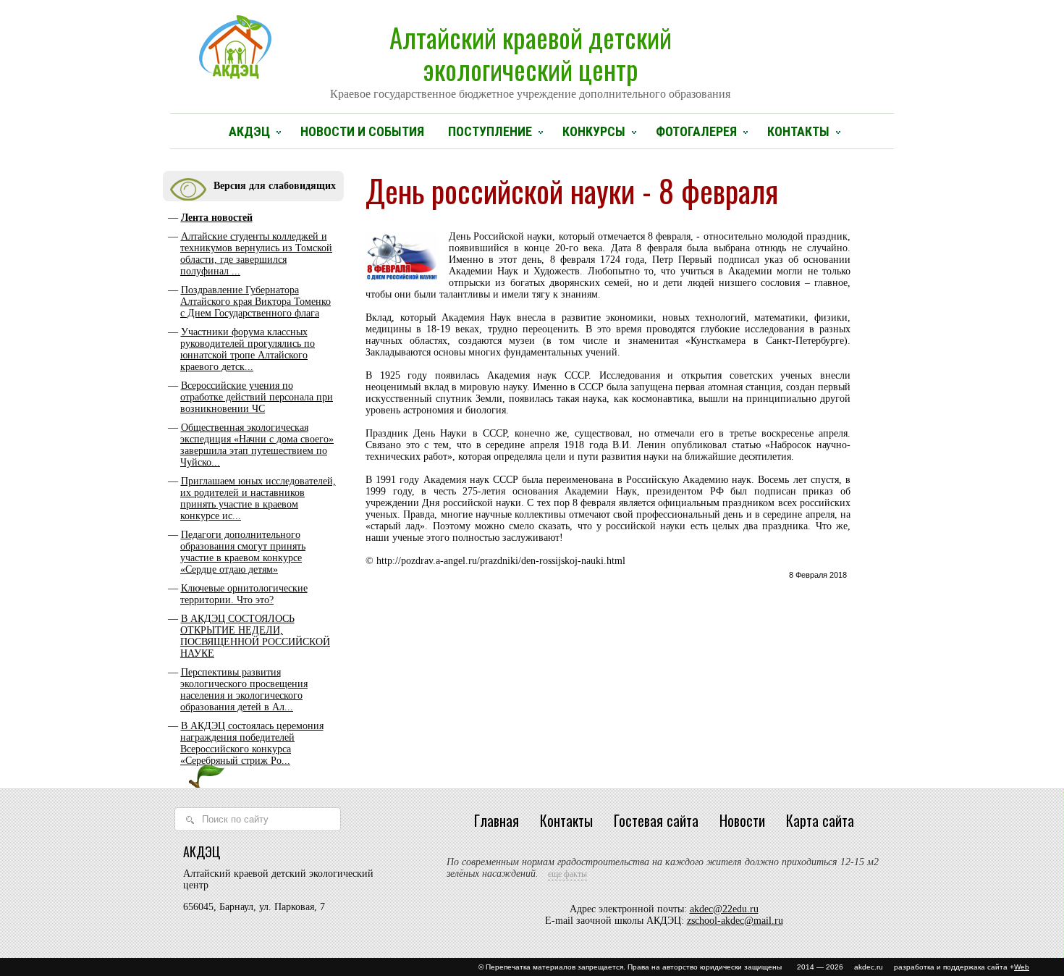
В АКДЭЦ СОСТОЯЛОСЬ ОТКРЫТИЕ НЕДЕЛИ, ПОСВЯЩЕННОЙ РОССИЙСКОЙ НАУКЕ (255, 636)
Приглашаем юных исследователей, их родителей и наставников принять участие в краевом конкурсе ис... (258, 498)
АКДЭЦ (249, 131)
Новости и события (362, 131)
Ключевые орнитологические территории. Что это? (244, 594)
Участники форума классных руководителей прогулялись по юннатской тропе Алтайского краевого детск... (247, 349)
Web (1021, 967)
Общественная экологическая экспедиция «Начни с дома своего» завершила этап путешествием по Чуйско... (257, 445)
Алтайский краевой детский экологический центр (530, 58)
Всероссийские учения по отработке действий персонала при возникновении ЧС (256, 397)
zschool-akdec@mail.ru (735, 920)
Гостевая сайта (656, 820)
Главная (496, 820)
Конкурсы (593, 131)
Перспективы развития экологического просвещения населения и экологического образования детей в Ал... (244, 689)
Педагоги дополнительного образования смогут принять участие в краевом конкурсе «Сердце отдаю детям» (242, 552)
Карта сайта (820, 820)
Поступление (490, 131)
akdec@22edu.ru (724, 909)
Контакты (798, 131)
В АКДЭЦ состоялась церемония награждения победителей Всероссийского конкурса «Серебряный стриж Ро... (252, 743)
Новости (742, 820)
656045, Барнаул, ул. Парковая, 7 (254, 906)
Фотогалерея (696, 131)
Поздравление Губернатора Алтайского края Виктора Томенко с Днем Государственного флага (255, 302)
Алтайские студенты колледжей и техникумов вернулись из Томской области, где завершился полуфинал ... (256, 254)
